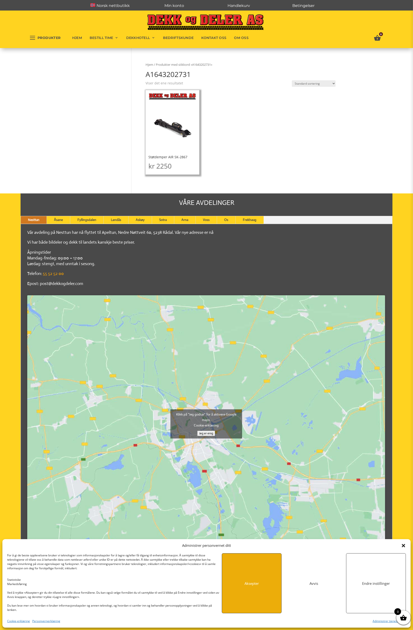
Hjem (77, 38)
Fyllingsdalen (86, 220)
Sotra (163, 220)
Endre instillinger (376, 583)
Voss (206, 220)
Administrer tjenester (387, 621)
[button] (403, 545)
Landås (116, 220)
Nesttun (33, 220)
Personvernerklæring (46, 621)
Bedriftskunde (178, 38)
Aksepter (252, 583)
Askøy (140, 220)
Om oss (241, 38)
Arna (184, 220)
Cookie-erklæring (18, 621)
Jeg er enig (206, 433)
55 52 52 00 (53, 273)
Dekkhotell (138, 38)
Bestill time (101, 38)
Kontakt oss (213, 38)
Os (226, 220)
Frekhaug (249, 220)
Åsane (58, 220)
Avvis (314, 583)
